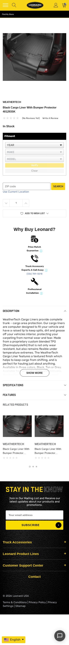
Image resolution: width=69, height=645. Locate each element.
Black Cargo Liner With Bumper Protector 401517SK (16, 452)
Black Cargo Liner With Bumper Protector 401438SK (48, 452)
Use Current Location (16, 191)
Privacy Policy (37, 602)
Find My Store (8, 14)
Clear (34, 170)
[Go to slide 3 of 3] (36, 466)
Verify (34, 165)
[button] (34, 213)
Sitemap (20, 606)
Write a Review (50, 118)
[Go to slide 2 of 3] (33, 466)
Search (58, 186)
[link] (17, 426)
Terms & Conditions (15, 602)
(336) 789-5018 (34, 274)
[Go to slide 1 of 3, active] (30, 466)
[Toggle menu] (5, 5)
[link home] (35, 5)
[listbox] (34, 145)
